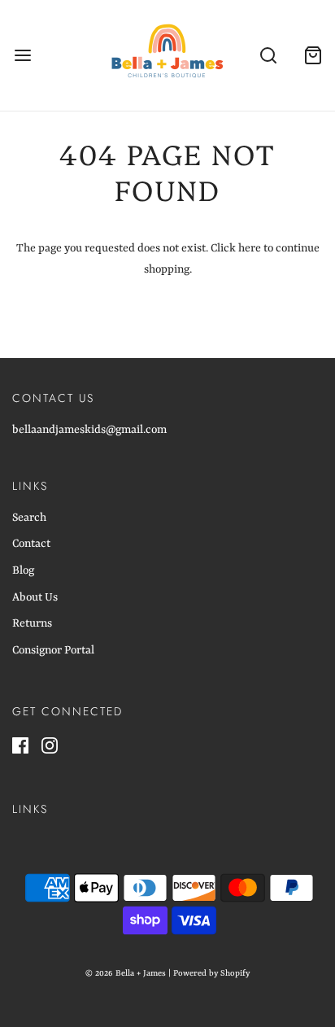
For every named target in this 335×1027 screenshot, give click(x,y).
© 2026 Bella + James (125, 973)
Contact (31, 543)
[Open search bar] (268, 55)
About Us (35, 597)
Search (29, 517)
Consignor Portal (53, 650)
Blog (23, 570)
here (249, 248)
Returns (32, 623)
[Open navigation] (22, 55)
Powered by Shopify (211, 973)
